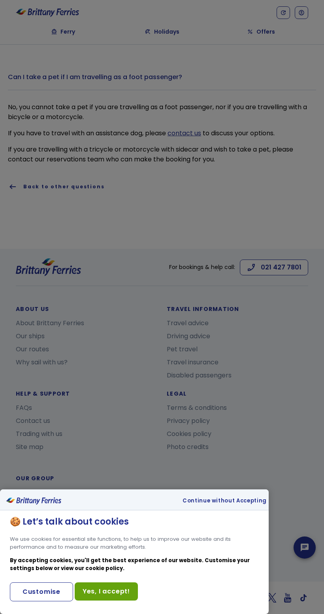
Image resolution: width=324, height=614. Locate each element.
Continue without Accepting (225, 500)
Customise (41, 591)
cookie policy (104, 568)
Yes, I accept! (106, 591)
